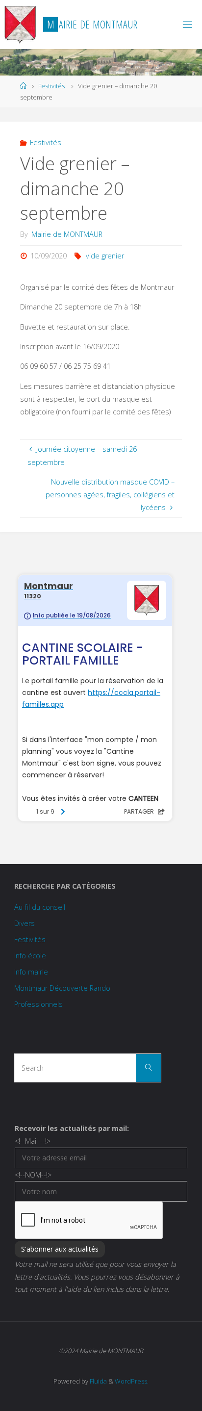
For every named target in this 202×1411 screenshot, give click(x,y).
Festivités (51, 85)
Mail (32, 1141)
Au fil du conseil (39, 907)
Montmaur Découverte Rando (62, 988)
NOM (33, 1175)
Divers (24, 923)
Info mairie (31, 971)
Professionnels (38, 1004)
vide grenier (105, 255)
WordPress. (132, 1381)
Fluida (97, 1381)
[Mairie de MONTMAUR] (20, 24)
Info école (30, 955)
